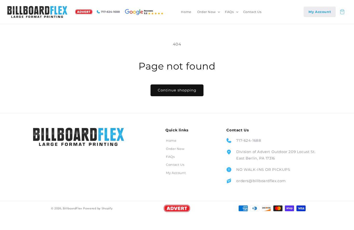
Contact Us (175, 164)
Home (171, 140)
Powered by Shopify (98, 208)
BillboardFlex (72, 208)
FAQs (170, 157)
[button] (208, 12)
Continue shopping (177, 90)
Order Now (175, 149)
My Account (176, 173)
